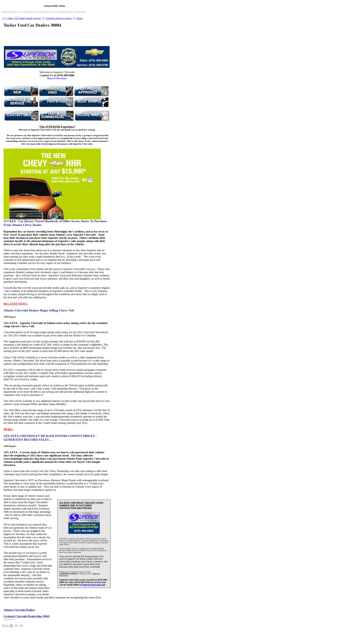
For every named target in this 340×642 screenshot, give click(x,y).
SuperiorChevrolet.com (93, 585)
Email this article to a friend (59, 18)
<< (7, 625)
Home (80, 18)
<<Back (9, 18)
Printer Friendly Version (29, 18)
